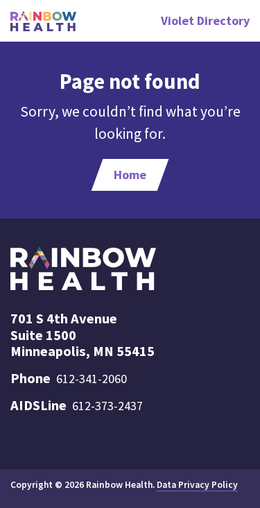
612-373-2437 (107, 406)
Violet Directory (205, 20)
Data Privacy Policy (197, 485)
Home (130, 175)
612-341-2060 (91, 379)
